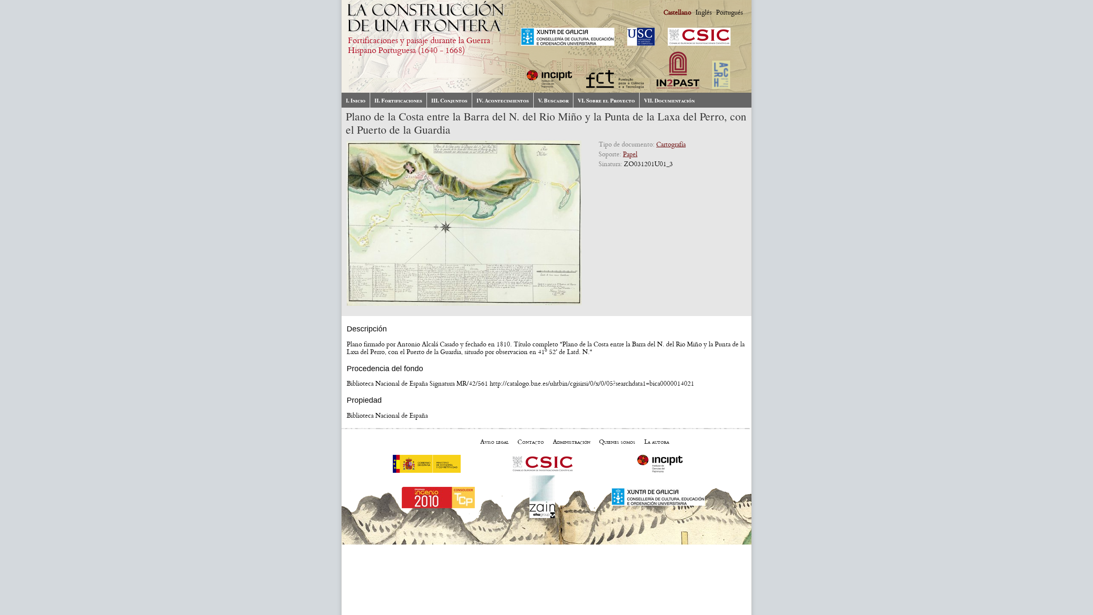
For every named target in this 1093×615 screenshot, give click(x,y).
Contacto (530, 441)
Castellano (677, 12)
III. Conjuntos (449, 100)
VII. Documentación (669, 100)
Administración (571, 441)
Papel (630, 154)
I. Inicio (355, 100)
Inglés (704, 12)
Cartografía (671, 144)
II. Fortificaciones (398, 100)
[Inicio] (427, 32)
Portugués (729, 12)
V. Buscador (553, 100)
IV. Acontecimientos (502, 100)
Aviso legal (494, 441)
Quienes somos (617, 441)
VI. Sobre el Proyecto (606, 100)
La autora (656, 441)
